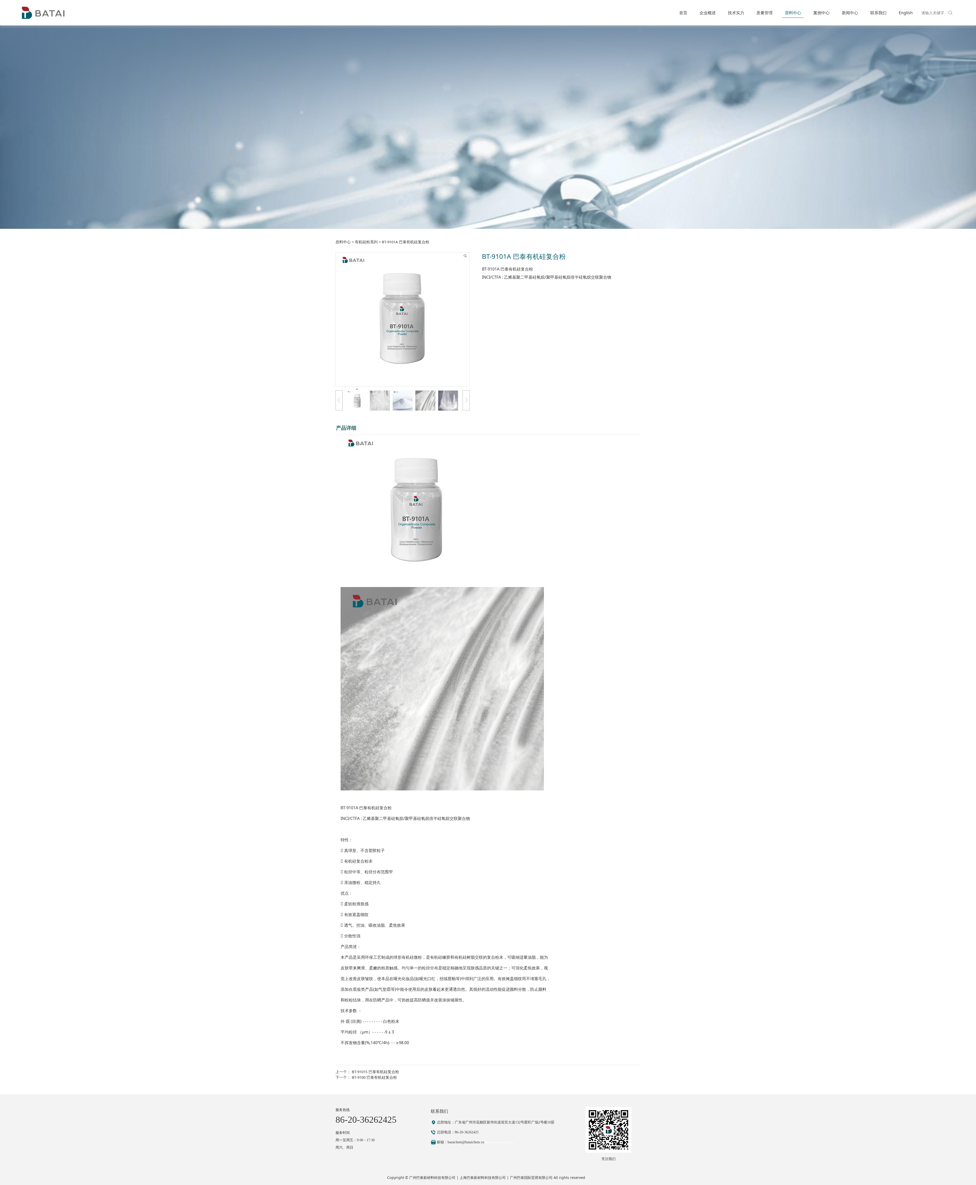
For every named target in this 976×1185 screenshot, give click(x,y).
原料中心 (793, 13)
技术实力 (736, 13)
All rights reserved (569, 1177)
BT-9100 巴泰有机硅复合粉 (374, 1077)
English (906, 13)
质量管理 (764, 13)
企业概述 (707, 13)
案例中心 (821, 13)
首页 (683, 13)
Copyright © (398, 1177)
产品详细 (346, 427)
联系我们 (878, 13)
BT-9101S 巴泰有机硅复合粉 (375, 1071)
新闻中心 (850, 13)
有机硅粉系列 (366, 241)
